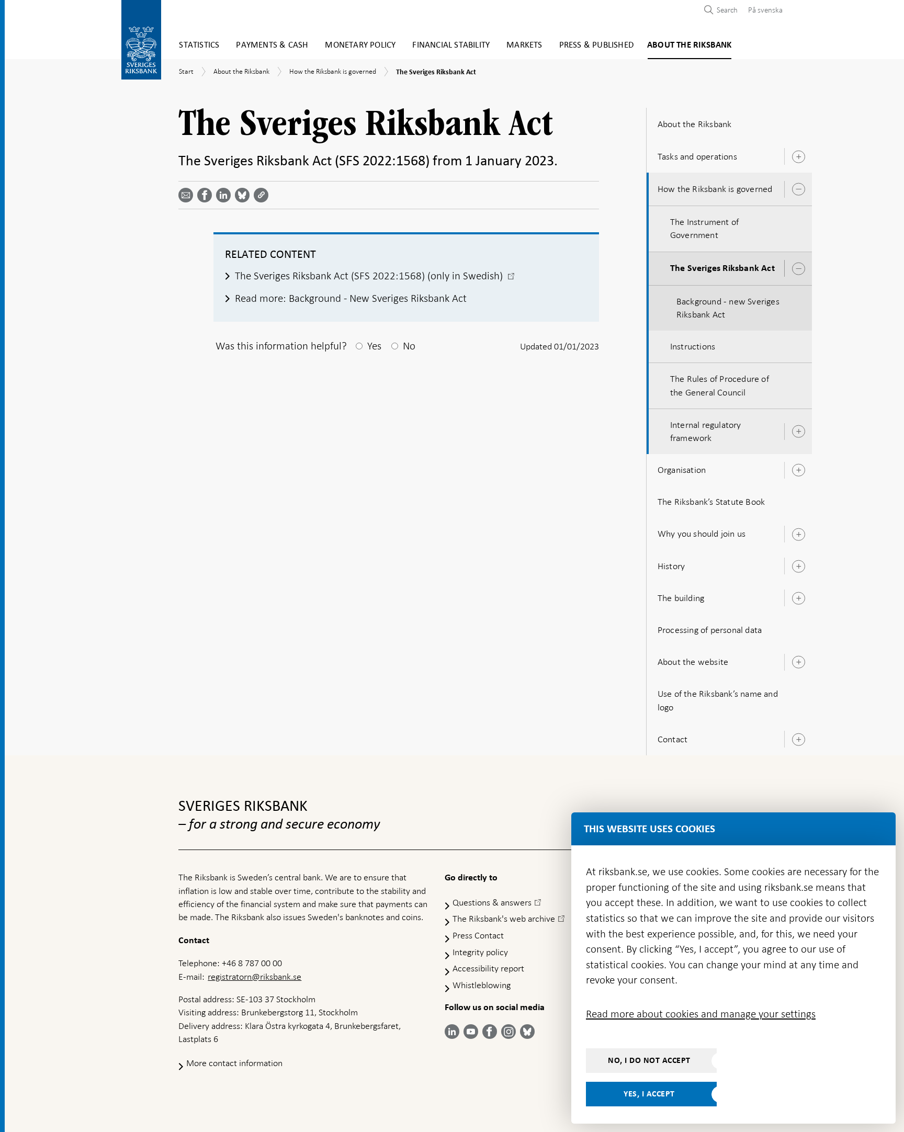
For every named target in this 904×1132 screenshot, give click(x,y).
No (409, 346)
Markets (524, 45)
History (671, 566)
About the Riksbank (689, 45)
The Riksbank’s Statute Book (711, 501)
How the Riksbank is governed (715, 189)
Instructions (692, 346)
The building (681, 598)
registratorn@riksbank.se (254, 976)
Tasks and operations (697, 156)
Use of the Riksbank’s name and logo (718, 700)
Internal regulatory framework (705, 431)
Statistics (199, 45)
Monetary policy (360, 45)
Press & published (596, 45)
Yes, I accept (649, 1094)
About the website (693, 661)
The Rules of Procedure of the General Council (719, 385)
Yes (374, 346)
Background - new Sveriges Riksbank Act (727, 308)
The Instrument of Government (704, 228)
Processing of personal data (710, 630)
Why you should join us (701, 533)
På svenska (765, 10)
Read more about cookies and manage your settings (701, 1014)
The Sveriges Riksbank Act (722, 268)
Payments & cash (272, 45)
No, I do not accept (649, 1060)
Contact (672, 739)
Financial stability (451, 45)
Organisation (682, 470)
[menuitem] (763, 9)
